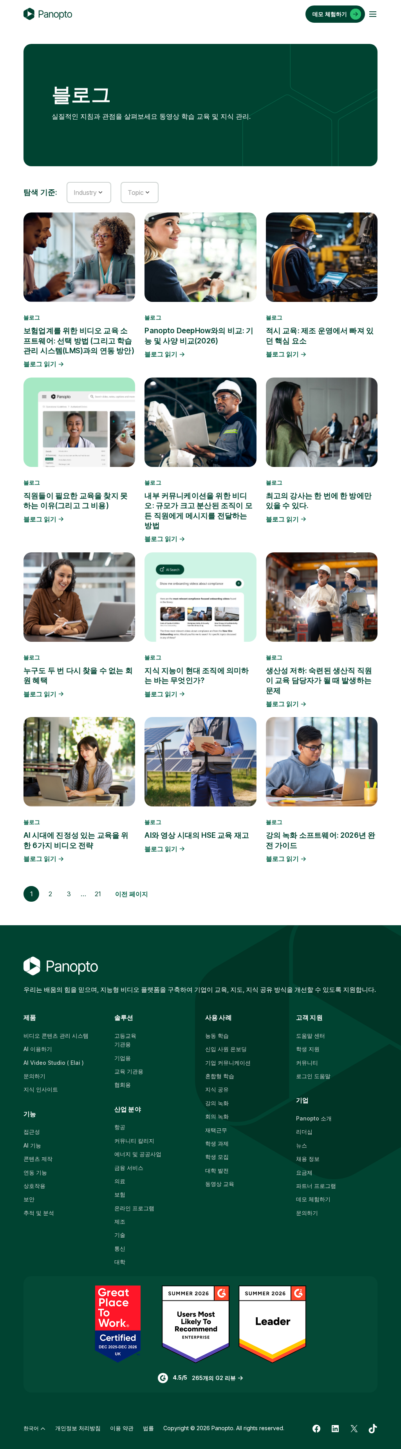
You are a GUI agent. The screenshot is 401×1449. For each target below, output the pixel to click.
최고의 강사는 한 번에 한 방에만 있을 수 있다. (319, 500)
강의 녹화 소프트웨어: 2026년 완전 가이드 (321, 840)
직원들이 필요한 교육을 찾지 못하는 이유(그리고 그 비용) (75, 500)
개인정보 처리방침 (78, 1428)
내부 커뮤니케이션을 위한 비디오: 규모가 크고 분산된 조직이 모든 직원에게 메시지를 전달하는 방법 (199, 510)
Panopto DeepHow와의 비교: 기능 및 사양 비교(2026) (199, 335)
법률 (148, 1428)
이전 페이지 (131, 894)
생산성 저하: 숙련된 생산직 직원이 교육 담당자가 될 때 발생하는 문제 (319, 680)
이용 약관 (122, 1428)
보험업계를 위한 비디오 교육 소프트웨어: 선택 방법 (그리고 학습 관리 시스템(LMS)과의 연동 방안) (78, 340)
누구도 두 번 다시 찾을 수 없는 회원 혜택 (78, 675)
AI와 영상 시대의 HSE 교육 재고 (197, 835)
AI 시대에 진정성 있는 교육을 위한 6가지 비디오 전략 (76, 840)
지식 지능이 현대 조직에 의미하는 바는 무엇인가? (197, 675)
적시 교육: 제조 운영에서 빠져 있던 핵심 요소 (320, 335)
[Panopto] (47, 14)
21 (98, 894)
